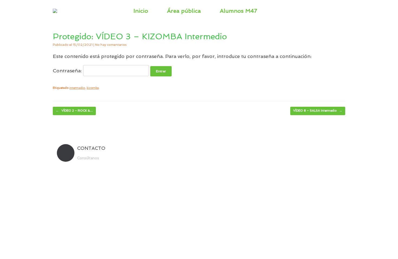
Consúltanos (88, 158)
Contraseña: (68, 70)
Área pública (184, 11)
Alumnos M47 (238, 11)
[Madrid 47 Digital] (55, 11)
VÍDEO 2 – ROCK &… (74, 110)
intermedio (77, 88)
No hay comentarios (110, 45)
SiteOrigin (209, 171)
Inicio (140, 11)
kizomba (93, 88)
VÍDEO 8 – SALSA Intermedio (317, 110)
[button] (337, 11)
